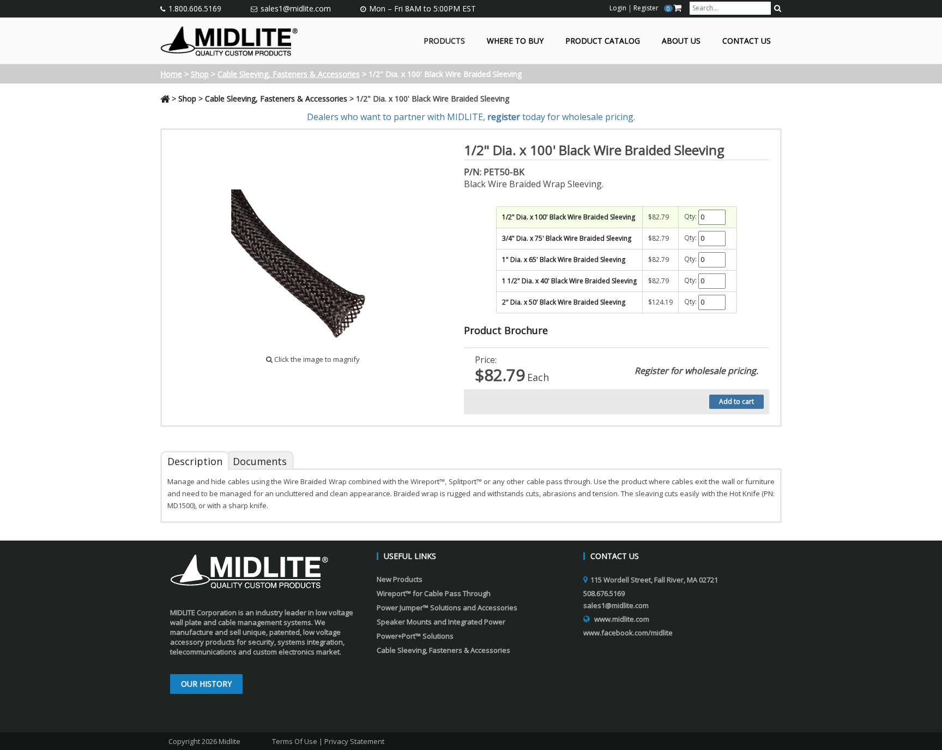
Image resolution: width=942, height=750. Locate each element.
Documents (260, 461)
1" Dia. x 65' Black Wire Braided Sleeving (563, 259)
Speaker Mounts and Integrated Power (441, 622)
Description (194, 461)
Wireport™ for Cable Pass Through (434, 593)
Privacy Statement (354, 741)
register (503, 117)
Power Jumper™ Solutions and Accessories (447, 607)
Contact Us (746, 41)
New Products (399, 579)
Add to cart (736, 401)
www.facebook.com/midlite (628, 633)
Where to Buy (515, 41)
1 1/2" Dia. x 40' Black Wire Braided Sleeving (569, 280)
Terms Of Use (294, 741)
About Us (681, 41)
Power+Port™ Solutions (415, 636)
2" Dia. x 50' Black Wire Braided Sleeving (563, 302)
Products (444, 41)
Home (171, 74)
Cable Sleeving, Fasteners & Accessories (289, 74)
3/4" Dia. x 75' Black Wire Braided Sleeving (566, 238)
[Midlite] (229, 40)
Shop (200, 74)
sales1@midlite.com (296, 8)
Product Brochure (506, 330)
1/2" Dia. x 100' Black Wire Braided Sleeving (568, 217)
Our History (206, 683)
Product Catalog (602, 41)
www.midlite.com (621, 619)
